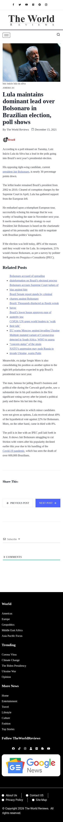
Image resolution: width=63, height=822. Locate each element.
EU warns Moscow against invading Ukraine (34, 330)
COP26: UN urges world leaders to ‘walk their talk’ (33, 323)
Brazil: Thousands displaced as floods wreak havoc (34, 305)
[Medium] (35, 4)
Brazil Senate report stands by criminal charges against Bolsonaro (31, 296)
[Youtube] (28, 4)
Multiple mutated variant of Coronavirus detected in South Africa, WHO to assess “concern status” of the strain (32, 340)
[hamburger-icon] (6, 35)
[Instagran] (48, 4)
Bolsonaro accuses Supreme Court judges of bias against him (34, 287)
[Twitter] (21, 4)
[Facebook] (15, 4)
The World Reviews (18, 129)
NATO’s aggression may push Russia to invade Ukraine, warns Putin (32, 351)
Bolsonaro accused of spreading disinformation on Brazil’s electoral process (33, 278)
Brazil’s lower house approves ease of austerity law (30, 314)
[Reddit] (41, 4)
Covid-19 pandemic (13, 450)
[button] (56, 35)
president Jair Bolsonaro (16, 171)
